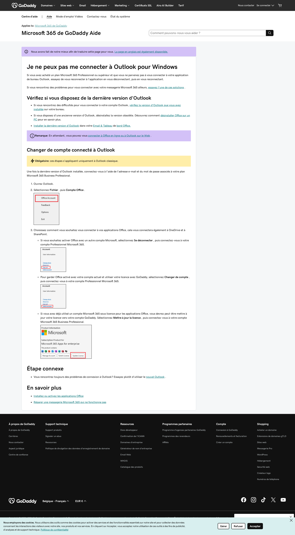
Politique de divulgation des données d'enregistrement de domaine (77, 448)
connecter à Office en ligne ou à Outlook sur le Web (119, 135)
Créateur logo (264, 473)
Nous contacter (16, 442)
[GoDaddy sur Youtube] (283, 501)
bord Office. (124, 125)
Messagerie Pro (264, 448)
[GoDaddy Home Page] (23, 501)
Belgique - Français (54, 501)
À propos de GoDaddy (19, 430)
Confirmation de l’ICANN (132, 436)
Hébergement (264, 461)
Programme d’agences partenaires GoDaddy (184, 430)
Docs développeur (129, 430)
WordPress (262, 454)
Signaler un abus (53, 436)
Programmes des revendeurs (176, 436)
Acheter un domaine (267, 430)
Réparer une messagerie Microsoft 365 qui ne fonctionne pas (70, 402)
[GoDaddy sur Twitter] (273, 501)
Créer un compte (224, 442)
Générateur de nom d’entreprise (136, 448)
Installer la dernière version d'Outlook (56, 125)
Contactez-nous (96, 16)
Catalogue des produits (131, 467)
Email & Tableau (102, 125)
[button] (291, 517)
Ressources (51, 442)
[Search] (269, 33)
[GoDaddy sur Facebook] (244, 501)
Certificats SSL (143, 5)
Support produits (53, 430)
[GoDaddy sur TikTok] (263, 501)
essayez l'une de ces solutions (166, 87)
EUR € (79, 501)
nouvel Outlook (155, 376)
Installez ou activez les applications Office (58, 396)
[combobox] (207, 33)
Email (82, 5)
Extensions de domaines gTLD (271, 436)
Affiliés (165, 442)
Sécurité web (263, 467)
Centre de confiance (18, 454)
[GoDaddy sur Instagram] (253, 501)
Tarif (181, 5)
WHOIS (124, 461)
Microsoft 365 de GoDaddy (51, 25)
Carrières (13, 436)
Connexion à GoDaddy (227, 430)
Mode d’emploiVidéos (69, 16)
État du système (120, 16)
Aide (49, 16)
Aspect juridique (16, 448)
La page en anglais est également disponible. (141, 51)
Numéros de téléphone (268, 479)
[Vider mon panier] (280, 5)
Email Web (125, 454)
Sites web (261, 442)
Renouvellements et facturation (231, 436)
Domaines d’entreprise (131, 442)
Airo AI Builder (165, 5)
